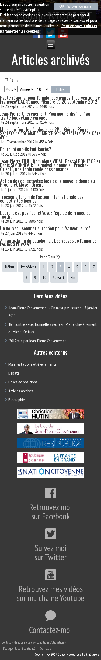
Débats (13, 373)
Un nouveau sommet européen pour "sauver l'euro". (45, 228)
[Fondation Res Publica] (50, 447)
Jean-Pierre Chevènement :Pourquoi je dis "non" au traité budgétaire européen (45, 115)
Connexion (46, 648)
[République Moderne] (50, 462)
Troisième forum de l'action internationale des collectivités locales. (41, 198)
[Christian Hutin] (50, 418)
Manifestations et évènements (32, 364)
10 (44, 277)
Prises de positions (22, 382)
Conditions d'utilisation (50, 642)
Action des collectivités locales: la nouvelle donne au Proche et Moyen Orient (47, 182)
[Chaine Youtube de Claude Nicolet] (63, 36)
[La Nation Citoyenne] (50, 476)
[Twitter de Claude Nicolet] (50, 36)
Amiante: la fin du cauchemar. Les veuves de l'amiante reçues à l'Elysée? (48, 242)
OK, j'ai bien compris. (76, 6)
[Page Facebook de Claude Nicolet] (38, 36)
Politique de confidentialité (19, 648)
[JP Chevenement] (50, 433)
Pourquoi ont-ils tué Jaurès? (25, 149)
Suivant (58, 277)
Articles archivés (20, 390)
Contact (6, 642)
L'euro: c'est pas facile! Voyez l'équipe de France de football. (45, 214)
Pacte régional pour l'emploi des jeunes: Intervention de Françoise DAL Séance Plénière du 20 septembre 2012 (50, 99)
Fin (73, 277)
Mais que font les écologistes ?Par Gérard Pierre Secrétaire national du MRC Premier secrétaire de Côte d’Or (50, 133)
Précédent (28, 266)
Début (10, 266)
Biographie (16, 399)
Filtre (60, 89)
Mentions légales (23, 642)
